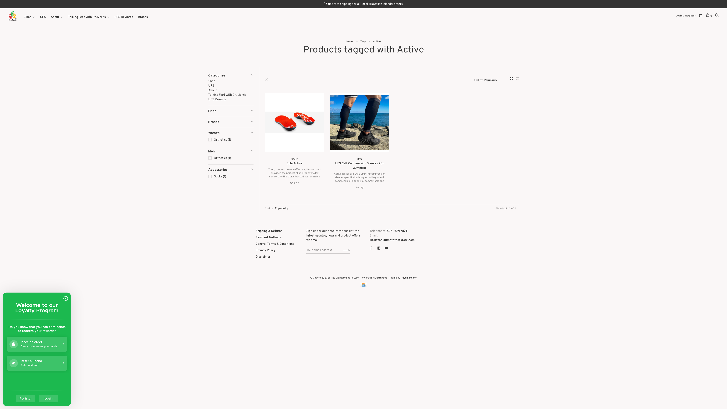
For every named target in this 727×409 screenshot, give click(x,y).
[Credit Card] (363, 286)
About (55, 17)
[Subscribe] (345, 250)
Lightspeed (380, 277)
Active (377, 41)
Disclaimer (263, 257)
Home (349, 41)
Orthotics (222, 140)
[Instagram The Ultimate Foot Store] (378, 249)
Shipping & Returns (269, 231)
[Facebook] (371, 249)
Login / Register (686, 15)
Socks (220, 177)
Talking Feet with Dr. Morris (87, 17)
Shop (27, 17)
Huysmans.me (409, 277)
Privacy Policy (265, 250)
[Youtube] (386, 249)
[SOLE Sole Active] (294, 123)
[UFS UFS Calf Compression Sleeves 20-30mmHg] (359, 123)
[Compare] (701, 16)
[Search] (717, 16)
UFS (43, 17)
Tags (363, 41)
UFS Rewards (124, 17)
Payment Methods (268, 238)
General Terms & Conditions (275, 244)
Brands (143, 17)
